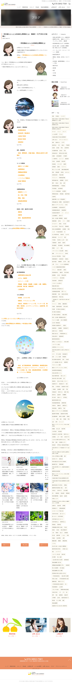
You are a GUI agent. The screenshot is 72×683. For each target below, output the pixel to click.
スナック (67, 212)
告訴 (54, 70)
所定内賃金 (54, 408)
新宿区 (53, 529)
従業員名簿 (60, 280)
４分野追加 (58, 386)
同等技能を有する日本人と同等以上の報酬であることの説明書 (60, 502)
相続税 (65, 218)
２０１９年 (59, 164)
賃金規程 (62, 493)
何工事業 (54, 557)
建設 (63, 600)
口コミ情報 (58, 600)
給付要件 (64, 191)
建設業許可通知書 (55, 413)
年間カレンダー (55, 498)
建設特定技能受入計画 (56, 400)
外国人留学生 (54, 336)
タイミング (61, 421)
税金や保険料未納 (55, 375)
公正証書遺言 (54, 215)
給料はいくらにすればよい (57, 341)
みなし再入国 (54, 226)
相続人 (63, 145)
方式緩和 (65, 155)
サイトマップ (36, 668)
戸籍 (67, 389)
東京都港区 (54, 245)
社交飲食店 (61, 258)
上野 (53, 264)
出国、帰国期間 (64, 320)
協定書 (65, 495)
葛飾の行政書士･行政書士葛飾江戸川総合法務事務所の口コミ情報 (60, 119)
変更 (53, 386)
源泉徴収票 (61, 336)
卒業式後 (61, 330)
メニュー (59, 131)
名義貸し (67, 258)
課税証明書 (54, 294)
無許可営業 (54, 261)
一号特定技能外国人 (56, 576)
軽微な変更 (64, 275)
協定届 (61, 495)
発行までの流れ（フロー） (62, 381)
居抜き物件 (59, 269)
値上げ (61, 532)
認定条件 (59, 394)
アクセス (61, 134)
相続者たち (58, 142)
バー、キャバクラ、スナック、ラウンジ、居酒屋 (61, 51)
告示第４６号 (54, 458)
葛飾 (53, 116)
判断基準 (60, 261)
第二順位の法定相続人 (56, 311)
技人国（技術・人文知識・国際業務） (59, 546)
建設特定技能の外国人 (56, 548)
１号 (60, 592)
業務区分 (59, 405)
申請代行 (62, 234)
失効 (68, 439)
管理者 (59, 303)
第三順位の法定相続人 (60, 309)
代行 (59, 145)
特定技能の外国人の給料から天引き (59, 573)
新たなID (58, 428)
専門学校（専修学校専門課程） (63, 445)
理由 (53, 442)
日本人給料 (65, 306)
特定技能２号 (54, 508)
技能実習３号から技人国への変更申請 (59, 605)
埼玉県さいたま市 (60, 239)
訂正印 (66, 180)
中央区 (65, 527)
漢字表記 (65, 397)
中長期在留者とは (63, 333)
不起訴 (64, 256)
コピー (57, 248)
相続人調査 (65, 314)
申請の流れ (61, 296)
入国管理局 (66, 147)
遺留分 (58, 166)
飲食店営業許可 (56, 54)
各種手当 (60, 408)
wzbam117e (66, 436)
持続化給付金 (54, 153)
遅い (53, 493)
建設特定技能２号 (65, 597)
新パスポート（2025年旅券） (58, 516)
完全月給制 (66, 272)
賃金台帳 (59, 505)
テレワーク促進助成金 (56, 191)
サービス (54, 131)
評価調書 (60, 328)
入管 (53, 532)
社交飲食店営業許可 (56, 212)
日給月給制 (62, 277)
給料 (64, 183)
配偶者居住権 (54, 296)
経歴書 (64, 505)
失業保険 (66, 532)
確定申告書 (67, 193)
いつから (63, 535)
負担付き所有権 (65, 294)
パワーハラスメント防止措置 (57, 250)
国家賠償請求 (54, 258)
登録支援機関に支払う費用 (57, 570)
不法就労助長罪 (59, 231)
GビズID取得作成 (55, 234)
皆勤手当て (65, 405)
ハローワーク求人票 (56, 554)
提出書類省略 (54, 416)
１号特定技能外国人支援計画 (57, 584)
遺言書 (54, 68)
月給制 (53, 306)
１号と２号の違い (55, 589)
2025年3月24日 (55, 513)
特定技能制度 (54, 586)
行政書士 (57, 116)
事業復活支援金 (55, 193)
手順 (62, 147)
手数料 (57, 532)
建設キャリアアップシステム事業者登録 (60, 410)
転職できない (66, 434)
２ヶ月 (53, 231)
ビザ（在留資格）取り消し (57, 362)
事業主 (66, 250)
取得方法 (54, 394)
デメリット (54, 303)
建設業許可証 (54, 464)
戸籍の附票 (61, 174)
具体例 (66, 253)
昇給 (64, 408)
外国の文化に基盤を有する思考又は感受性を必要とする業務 (60, 452)
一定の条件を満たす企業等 (57, 559)
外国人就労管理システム (57, 373)
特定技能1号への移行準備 (57, 434)
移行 (67, 383)
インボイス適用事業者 (64, 264)
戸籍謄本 (67, 145)
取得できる (60, 392)
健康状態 (61, 595)
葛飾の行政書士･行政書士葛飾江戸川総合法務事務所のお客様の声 (60, 128)
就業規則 (57, 493)
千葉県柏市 (54, 242)
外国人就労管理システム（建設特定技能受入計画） (60, 467)
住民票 (53, 147)
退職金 (65, 485)
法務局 (64, 164)
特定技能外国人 (55, 272)
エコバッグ (61, 158)
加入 (64, 378)
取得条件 (54, 445)
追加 (53, 356)
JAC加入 (54, 490)
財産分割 (63, 161)
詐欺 (65, 150)
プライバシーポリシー (63, 139)
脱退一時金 (66, 392)
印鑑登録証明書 (62, 177)
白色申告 (54, 196)
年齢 (56, 595)
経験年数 (58, 535)
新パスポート (62, 513)
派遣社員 (61, 458)
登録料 (68, 416)
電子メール (64, 291)
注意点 (57, 183)
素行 (65, 456)
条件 (63, 359)
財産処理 (58, 161)
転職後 (53, 428)
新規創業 (57, 172)
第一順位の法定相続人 (56, 314)
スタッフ (64, 131)
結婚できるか (54, 330)
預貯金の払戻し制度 (63, 153)
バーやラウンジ (55, 277)
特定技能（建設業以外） (57, 325)
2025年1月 (59, 490)
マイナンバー (54, 177)
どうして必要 (58, 356)
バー (62, 212)
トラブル (54, 543)
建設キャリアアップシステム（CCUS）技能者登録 (60, 425)
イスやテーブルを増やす (57, 283)
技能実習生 (54, 328)
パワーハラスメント (59, 253)
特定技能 (54, 164)
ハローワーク (58, 551)
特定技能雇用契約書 (56, 402)
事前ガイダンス (61, 581)
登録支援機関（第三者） (57, 562)
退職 (57, 419)
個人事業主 (59, 538)
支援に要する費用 (65, 576)
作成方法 (54, 405)
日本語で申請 (54, 592)
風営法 (64, 325)
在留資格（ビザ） (62, 442)
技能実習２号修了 (65, 386)
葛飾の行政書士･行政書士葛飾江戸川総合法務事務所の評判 (60, 124)
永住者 (67, 359)
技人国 (53, 535)
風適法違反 (54, 237)
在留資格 (54, 436)
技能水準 (66, 595)
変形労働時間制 (55, 495)
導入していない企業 (56, 169)
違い (67, 592)
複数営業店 (65, 303)
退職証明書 (65, 540)
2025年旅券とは (55, 521)
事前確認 (61, 193)
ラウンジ (54, 269)
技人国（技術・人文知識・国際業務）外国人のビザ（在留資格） (61, 46)
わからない (67, 172)
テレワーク (64, 166)
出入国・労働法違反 (56, 322)
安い (66, 584)
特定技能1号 (65, 328)
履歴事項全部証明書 (56, 471)
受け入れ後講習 (55, 567)
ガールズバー (54, 223)
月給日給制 (54, 280)
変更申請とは (62, 521)
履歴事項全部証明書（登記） (57, 487)
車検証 (53, 248)
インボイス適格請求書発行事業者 (58, 267)
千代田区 (54, 239)
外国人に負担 (54, 578)
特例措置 (64, 356)
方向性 (53, 161)
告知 (59, 294)
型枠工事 (63, 554)
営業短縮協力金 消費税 (57, 202)
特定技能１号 (61, 383)
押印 (56, 421)
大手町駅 (54, 597)
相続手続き (55, 65)
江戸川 (63, 142)
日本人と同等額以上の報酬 (57, 456)
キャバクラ (60, 237)
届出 (61, 419)
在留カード (59, 397)
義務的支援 (54, 581)
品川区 (58, 597)
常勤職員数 (61, 464)
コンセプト (63, 116)
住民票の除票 (54, 174)
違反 (62, 248)
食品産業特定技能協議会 (57, 370)
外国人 (60, 223)
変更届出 (54, 524)
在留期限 (64, 229)
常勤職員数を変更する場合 (57, 527)
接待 (68, 261)
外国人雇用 (66, 341)
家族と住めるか (55, 333)
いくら (53, 419)
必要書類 (61, 180)
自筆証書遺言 (59, 155)
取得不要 (63, 428)
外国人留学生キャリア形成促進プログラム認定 (60, 448)
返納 (56, 442)
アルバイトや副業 (55, 320)
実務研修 (67, 226)
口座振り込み (65, 548)
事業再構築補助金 (55, 185)
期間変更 (66, 362)
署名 (68, 419)
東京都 (53, 600)
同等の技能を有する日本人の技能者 (59, 461)
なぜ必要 (61, 586)
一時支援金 (63, 185)
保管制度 (54, 166)
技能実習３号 (54, 383)
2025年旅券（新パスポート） (58, 519)
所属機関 (64, 394)
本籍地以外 (54, 392)
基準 (53, 595)
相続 (53, 142)
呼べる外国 (58, 354)
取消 (62, 436)
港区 (65, 237)
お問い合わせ (54, 139)
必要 (63, 538)
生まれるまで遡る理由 (56, 256)
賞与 (66, 487)
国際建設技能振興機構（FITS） (58, 565)
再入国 (64, 223)
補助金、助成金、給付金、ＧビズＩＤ (9, 535)
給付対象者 (60, 188)
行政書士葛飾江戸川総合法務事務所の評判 (60, 478)
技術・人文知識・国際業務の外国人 (59, 317)
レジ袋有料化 (54, 158)
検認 (53, 172)
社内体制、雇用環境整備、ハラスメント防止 (27, 535)
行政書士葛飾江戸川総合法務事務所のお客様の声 (60, 481)
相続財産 (67, 158)
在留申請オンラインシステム (57, 347)
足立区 (58, 275)
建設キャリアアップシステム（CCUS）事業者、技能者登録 (60, 474)
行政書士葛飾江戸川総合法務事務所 (59, 137)
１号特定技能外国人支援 (63, 578)
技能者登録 (64, 210)
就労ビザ (61, 215)
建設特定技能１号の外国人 (57, 485)
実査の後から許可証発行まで (57, 288)
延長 (63, 389)
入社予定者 (54, 431)
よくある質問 (54, 134)
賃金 (61, 183)
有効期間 (59, 389)
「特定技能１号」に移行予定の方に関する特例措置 (60, 300)
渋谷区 (57, 529)
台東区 (64, 269)
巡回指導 (67, 565)
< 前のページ (6, 544)
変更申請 (59, 524)
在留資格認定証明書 (56, 291)
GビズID (67, 234)
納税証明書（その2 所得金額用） (59, 199)
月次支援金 (54, 188)
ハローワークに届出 (56, 344)
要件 (53, 183)
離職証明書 (54, 540)
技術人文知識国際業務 (56, 229)
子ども (57, 264)
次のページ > (43, 544)
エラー (53, 354)
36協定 (53, 538)
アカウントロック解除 (56, 364)
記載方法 (54, 505)
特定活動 (60, 431)
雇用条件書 (64, 402)
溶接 (68, 535)
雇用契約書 (66, 559)
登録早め (54, 381)
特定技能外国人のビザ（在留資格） (61, 43)
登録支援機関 (54, 603)
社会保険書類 (54, 207)
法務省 (53, 155)
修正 (53, 551)
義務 (53, 253)
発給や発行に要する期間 (57, 378)
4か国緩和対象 (55, 150)
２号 (63, 592)
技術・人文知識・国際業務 (57, 218)
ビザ (58, 436)
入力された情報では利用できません (59, 439)
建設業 (61, 272)
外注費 (53, 309)
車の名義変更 (66, 245)
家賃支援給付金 (55, 180)
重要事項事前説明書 (64, 589)
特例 (68, 229)
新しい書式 (59, 557)
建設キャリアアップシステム (57, 204)
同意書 (64, 419)
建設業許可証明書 (64, 413)
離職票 (59, 540)
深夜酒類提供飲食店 (56, 210)
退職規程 (67, 493)
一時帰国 (54, 389)
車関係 (54, 75)
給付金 (61, 150)
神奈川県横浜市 (64, 529)
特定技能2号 (65, 354)
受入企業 (54, 397)
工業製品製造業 (62, 508)
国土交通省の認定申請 (56, 359)
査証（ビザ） (63, 375)
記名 (53, 421)
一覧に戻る (25, 544)
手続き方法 (61, 226)
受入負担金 (62, 567)
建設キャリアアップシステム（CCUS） (59, 367)
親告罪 (59, 242)
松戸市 (64, 261)
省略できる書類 (62, 416)
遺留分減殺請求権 (65, 169)
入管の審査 (65, 490)
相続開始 (54, 275)
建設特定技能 (59, 306)
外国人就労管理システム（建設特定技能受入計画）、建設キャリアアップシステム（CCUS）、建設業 (61, 39)
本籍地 (62, 172)
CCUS (66, 204)
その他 (54, 73)
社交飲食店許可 (62, 207)
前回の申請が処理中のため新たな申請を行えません (60, 350)
